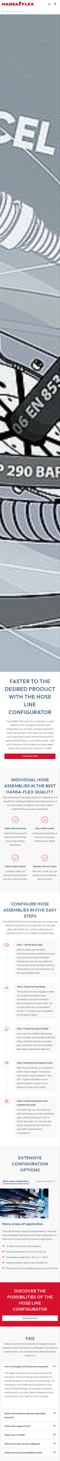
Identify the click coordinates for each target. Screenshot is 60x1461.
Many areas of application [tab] (16, 1181)
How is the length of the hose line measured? (26, 1366)
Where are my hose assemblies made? (23, 1452)
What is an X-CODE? (14, 1435)
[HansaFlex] (18, 3)
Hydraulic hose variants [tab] (47, 1181)
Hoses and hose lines (14, 11)
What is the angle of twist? (17, 1426)
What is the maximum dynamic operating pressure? (24, 1415)
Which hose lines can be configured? (22, 1443)
